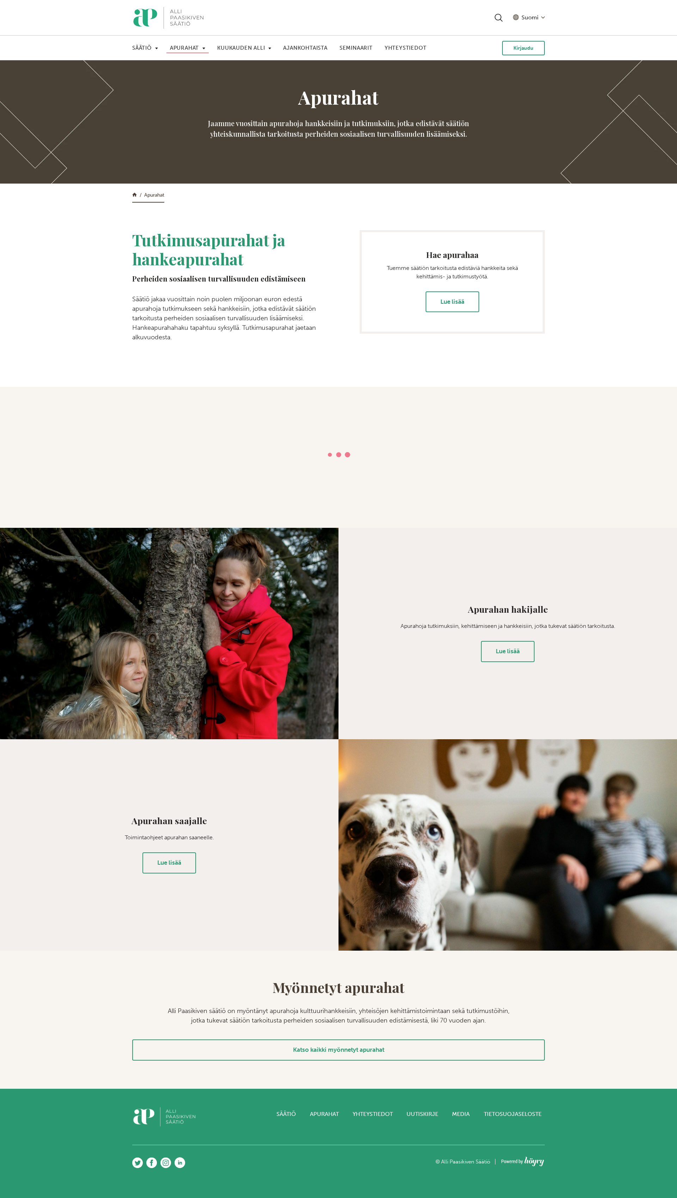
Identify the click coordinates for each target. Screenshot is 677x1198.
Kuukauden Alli (241, 48)
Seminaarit (356, 48)
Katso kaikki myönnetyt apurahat (338, 1049)
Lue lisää (452, 301)
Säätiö (142, 48)
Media (461, 1114)
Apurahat (184, 48)
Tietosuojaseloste (513, 1114)
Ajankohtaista (305, 48)
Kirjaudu (523, 48)
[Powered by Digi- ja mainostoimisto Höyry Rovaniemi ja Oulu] (523, 1159)
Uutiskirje (422, 1114)
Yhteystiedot (406, 48)
